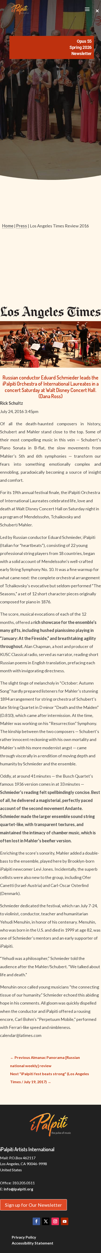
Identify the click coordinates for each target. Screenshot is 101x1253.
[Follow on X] (46, 1221)
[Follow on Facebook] (36, 1221)
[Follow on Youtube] (64, 1221)
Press (21, 225)
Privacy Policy (24, 1237)
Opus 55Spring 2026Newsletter (81, 47)
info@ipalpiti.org (18, 1189)
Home (7, 225)
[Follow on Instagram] (55, 1221)
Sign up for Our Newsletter (33, 1205)
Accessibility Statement (32, 1243)
